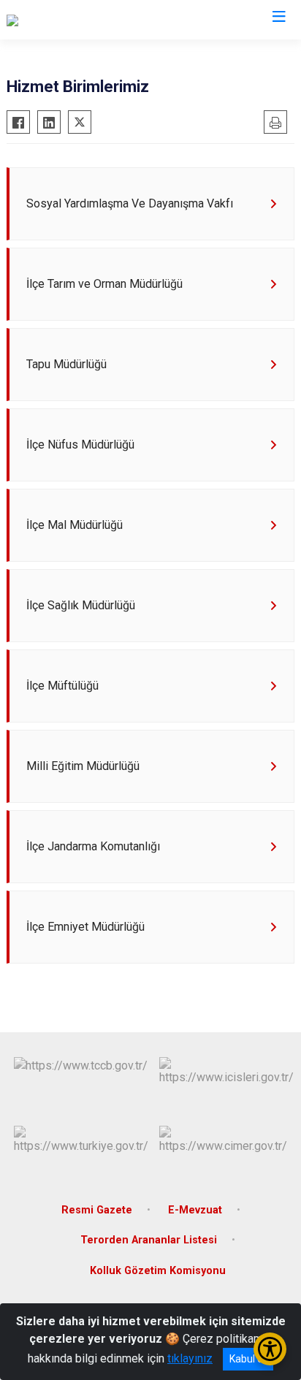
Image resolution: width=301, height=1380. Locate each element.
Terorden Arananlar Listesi (148, 1240)
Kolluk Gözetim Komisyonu (158, 1271)
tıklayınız (190, 1358)
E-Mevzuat (195, 1210)
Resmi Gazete (96, 1210)
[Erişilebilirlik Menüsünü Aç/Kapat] (270, 1349)
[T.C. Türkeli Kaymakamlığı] (70, 19)
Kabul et (248, 1359)
